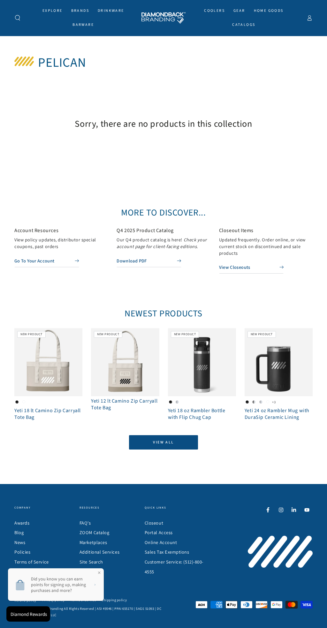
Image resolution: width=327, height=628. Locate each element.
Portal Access (159, 532)
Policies (22, 552)
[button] (17, 17)
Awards (21, 523)
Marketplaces (93, 542)
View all (163, 442)
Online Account (161, 542)
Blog (19, 532)
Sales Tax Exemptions (167, 552)
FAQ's (85, 523)
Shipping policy (114, 600)
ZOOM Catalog (94, 532)
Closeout (154, 523)
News (19, 542)
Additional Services (99, 552)
